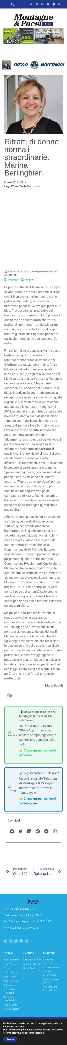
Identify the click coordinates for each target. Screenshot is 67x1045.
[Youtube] (48, 4)
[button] (12, 4)
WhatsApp (13, 279)
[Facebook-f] (31, 4)
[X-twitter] (36, 4)
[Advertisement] (33, 229)
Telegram (29, 279)
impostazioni (37, 1032)
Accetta (10, 1039)
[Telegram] (53, 4)
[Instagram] (42, 4)
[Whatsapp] (59, 4)
